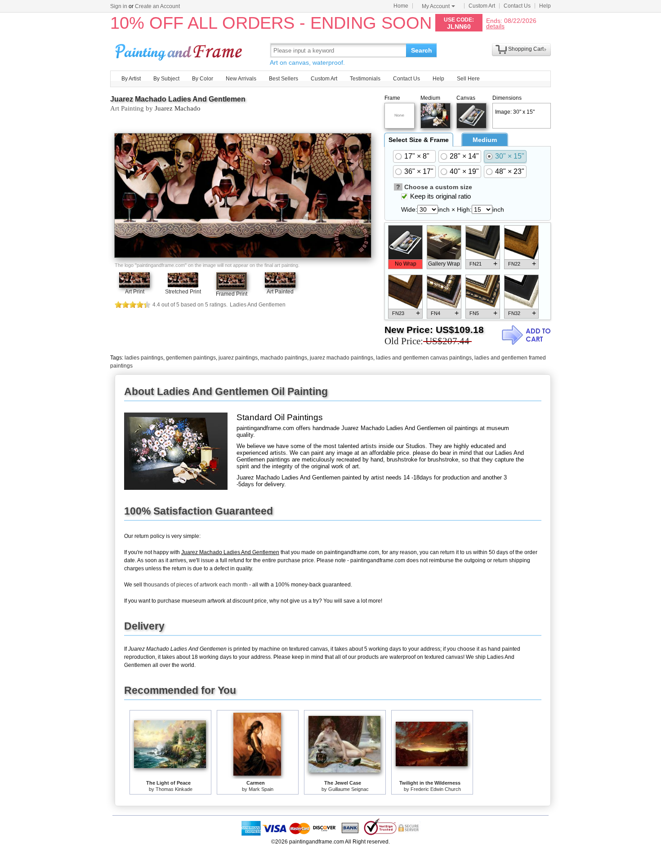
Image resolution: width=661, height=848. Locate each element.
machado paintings (283, 358)
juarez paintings (238, 358)
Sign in (118, 6)
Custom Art (482, 6)
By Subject (166, 78)
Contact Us (517, 6)
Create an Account (157, 6)
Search (421, 50)
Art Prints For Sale (179, 50)
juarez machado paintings (341, 358)
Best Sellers (283, 78)
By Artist (131, 78)
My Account (436, 6)
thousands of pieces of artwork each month (195, 585)
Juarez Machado (178, 108)
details (495, 25)
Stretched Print (183, 292)
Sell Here (468, 78)
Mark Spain (261, 789)
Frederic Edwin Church (436, 789)
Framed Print (231, 294)
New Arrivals (241, 78)
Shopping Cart (526, 49)
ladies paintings (144, 358)
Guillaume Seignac (348, 789)
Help (545, 6)
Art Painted (280, 292)
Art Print (134, 292)
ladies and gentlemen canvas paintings (424, 358)
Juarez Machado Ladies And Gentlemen (178, 99)
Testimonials (365, 78)
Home (400, 6)
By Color (202, 78)
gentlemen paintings (191, 358)
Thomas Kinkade (174, 789)
